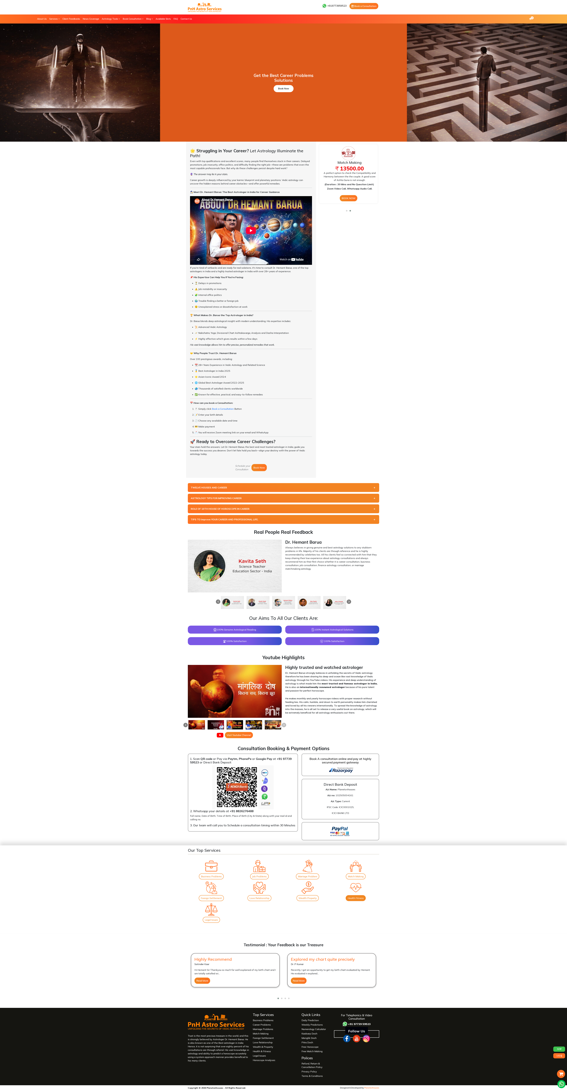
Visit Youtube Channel (239, 735)
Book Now (283, 88)
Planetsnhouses (371, 1088)
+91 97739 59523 (359, 1024)
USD (559, 1055)
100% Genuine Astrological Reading (236, 629)
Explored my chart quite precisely (323, 959)
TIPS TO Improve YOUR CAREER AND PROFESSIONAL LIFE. (224, 519)
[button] (346, 210)
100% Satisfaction (236, 641)
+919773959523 (337, 5)
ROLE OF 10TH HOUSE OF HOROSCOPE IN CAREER (220, 508)
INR (558, 1049)
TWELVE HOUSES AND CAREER (209, 487)
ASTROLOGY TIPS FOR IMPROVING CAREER (216, 498)
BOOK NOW (348, 198)
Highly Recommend (213, 959)
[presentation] (218, 601)
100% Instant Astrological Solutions (333, 629)
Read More (202, 980)
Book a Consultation (365, 6)
